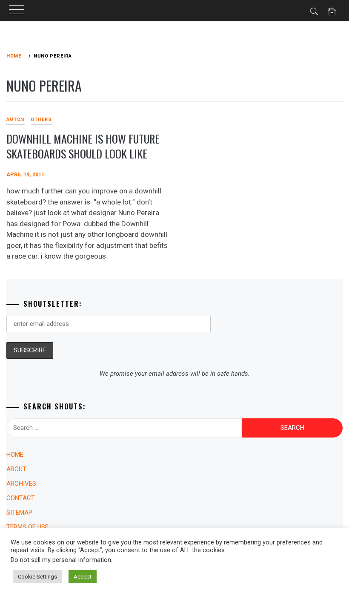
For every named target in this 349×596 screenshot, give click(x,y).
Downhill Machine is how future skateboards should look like (83, 146)
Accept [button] (83, 576)
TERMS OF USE (27, 527)
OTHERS (41, 119)
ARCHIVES (21, 483)
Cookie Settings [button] (37, 576)
